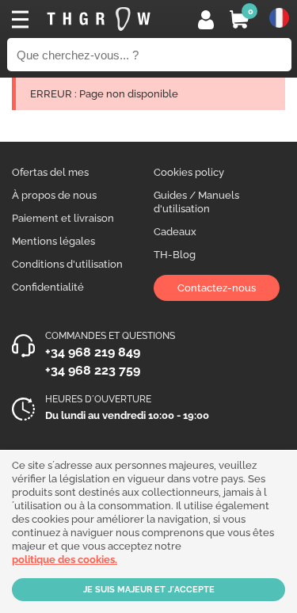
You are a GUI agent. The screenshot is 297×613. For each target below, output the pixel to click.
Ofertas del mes (50, 172)
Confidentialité (48, 287)
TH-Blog (175, 255)
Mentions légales (53, 241)
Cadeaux (175, 232)
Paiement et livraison (63, 218)
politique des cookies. (64, 559)
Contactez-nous (216, 288)
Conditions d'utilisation (67, 264)
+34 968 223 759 (92, 370)
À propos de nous (54, 195)
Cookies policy (189, 172)
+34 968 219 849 (92, 352)
